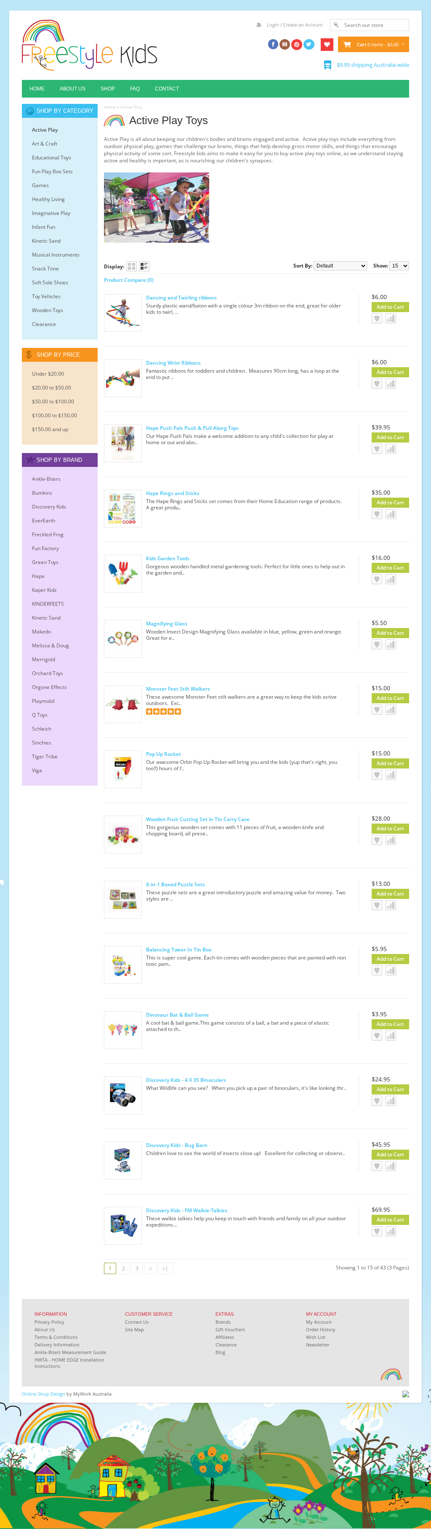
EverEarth (43, 520)
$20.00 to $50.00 (51, 387)
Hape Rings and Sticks (173, 493)
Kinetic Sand (46, 240)
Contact (167, 89)
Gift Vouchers (230, 1329)
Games (40, 185)
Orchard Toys (47, 673)
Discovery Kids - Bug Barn (177, 1145)
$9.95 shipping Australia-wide (373, 65)
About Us (72, 89)
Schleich (41, 728)
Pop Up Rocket (163, 754)
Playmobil (43, 701)
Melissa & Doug (50, 645)
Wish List (315, 1337)
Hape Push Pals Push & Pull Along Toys (192, 428)
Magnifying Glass (166, 623)
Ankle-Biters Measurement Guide (70, 1352)
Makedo (41, 631)
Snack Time (45, 268)
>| (165, 1268)
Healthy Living (48, 199)
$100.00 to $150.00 (54, 415)
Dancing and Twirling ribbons (181, 297)
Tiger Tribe (45, 756)
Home (37, 89)
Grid (131, 266)
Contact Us (137, 1322)
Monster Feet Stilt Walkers (178, 688)
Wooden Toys (47, 310)
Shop (108, 89)
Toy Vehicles (46, 296)
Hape (38, 576)
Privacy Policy (49, 1322)
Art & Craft (44, 143)
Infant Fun (43, 227)
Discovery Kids (49, 506)
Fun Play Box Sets (52, 171)
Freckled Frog (48, 534)
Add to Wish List (377, 318)
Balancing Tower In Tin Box (179, 949)
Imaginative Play (51, 213)
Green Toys (45, 562)
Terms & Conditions (56, 1337)
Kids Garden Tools (167, 558)
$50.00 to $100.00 (53, 401)
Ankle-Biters (46, 478)
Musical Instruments (56, 254)
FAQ (135, 89)
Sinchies (41, 742)
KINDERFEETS (48, 603)
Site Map (134, 1329)
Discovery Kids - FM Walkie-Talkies (186, 1210)
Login (273, 24)
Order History (320, 1329)
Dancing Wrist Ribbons (173, 362)
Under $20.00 (48, 373)
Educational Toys (51, 157)
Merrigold (43, 659)
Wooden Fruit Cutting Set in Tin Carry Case (198, 819)
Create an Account (303, 24)
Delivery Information (57, 1344)
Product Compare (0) (129, 280)
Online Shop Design (43, 1394)
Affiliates (225, 1337)
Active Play (45, 129)
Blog (220, 1352)
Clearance (44, 324)
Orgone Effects (49, 687)
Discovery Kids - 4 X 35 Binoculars (186, 1080)
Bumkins (42, 492)
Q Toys (40, 714)
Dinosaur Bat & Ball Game (177, 1014)
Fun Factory (45, 548)
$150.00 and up (50, 429)
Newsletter (317, 1344)
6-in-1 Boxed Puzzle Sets (175, 884)
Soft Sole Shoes (50, 282)
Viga (37, 770)
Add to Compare (391, 318)
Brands (223, 1322)
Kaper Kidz (44, 590)
